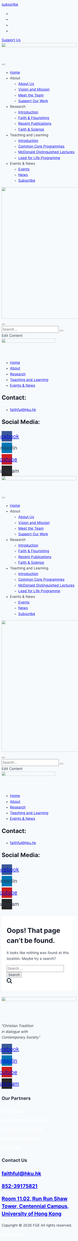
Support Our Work (33, 101)
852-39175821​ (20, 1186)
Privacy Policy (13, 1234)
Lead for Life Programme (39, 158)
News (23, 175)
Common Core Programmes (41, 146)
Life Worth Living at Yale (22, 1129)
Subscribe (26, 180)
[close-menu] (3, 324)
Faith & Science (31, 129)
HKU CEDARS (13, 1111)
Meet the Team (31, 95)
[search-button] (61, 330)
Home (15, 72)
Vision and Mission (34, 89)
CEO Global (11, 1148)
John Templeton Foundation (25, 1120)
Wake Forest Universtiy (21, 1138)
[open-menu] (3, 64)
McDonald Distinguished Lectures (46, 152)
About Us (26, 84)
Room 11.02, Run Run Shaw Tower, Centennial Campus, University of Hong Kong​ (35, 1206)
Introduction (28, 112)
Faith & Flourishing (33, 118)
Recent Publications (34, 123)
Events (24, 169)
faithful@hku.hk (21, 1173)
